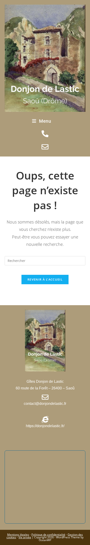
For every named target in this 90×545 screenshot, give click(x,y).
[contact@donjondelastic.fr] (45, 397)
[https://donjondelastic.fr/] (45, 419)
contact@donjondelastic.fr (45, 404)
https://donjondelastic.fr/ (45, 426)
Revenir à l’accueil (45, 279)
